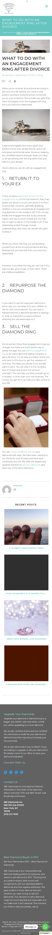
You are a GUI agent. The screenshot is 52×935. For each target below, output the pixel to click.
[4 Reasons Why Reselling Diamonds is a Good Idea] (26, 663)
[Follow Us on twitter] (21, 772)
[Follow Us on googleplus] (10, 772)
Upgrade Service (17, 926)
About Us (6, 922)
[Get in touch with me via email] (15, 490)
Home (4, 32)
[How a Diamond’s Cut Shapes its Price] (26, 572)
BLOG (12, 32)
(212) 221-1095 (11, 814)
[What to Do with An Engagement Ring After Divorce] (26, 46)
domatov (9, 75)
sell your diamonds (32, 465)
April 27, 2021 (29, 75)
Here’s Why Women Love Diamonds (26, 639)
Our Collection (20, 922)
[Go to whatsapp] (45, 926)
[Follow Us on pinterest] (16, 772)
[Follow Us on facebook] (5, 772)
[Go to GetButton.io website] (45, 932)
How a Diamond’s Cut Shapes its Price (27, 594)
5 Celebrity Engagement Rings (26, 548)
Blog (40, 75)
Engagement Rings (13, 924)
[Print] (16, 81)
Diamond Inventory (38, 922)
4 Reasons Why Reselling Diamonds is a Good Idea (27, 684)
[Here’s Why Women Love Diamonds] (26, 618)
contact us (15, 452)
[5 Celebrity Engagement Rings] (26, 527)
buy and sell (29, 452)
